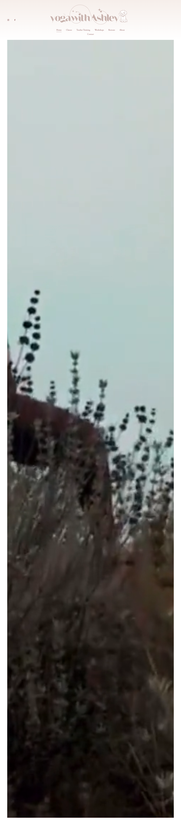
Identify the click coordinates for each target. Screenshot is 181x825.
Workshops (99, 30)
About (122, 30)
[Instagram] (8, 20)
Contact (90, 34)
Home (59, 30)
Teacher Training (83, 30)
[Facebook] (15, 20)
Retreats (111, 30)
